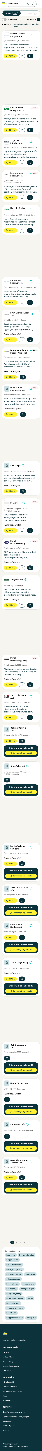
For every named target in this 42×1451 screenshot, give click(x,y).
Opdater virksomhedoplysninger (16, 1416)
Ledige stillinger (9, 1357)
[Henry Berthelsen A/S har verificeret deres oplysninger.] (31, 209)
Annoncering (8, 1361)
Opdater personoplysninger (14, 1412)
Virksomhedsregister (11, 1366)
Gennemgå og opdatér (23, 753)
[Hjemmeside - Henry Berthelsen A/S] (22, 230)
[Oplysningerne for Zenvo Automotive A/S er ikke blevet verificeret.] (31, 888)
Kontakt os (7, 1371)
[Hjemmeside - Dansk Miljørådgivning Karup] (22, 567)
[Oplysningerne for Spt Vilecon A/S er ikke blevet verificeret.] (27, 1124)
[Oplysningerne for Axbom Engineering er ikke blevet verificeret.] (30, 962)
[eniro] (3, 3)
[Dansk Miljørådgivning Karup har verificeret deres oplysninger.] (31, 542)
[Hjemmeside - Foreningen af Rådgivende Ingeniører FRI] (22, 197)
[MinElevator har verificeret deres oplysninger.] (23, 502)
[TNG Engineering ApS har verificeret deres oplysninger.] (31, 696)
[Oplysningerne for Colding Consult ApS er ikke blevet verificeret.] (31, 729)
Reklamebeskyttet (12, 334)
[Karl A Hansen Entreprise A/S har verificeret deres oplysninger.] (31, 109)
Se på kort (31, 19)
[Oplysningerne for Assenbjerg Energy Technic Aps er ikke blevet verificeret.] (31, 1161)
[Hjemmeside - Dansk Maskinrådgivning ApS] (22, 684)
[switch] (4, 19)
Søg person (7, 1421)
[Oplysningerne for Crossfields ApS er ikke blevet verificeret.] (27, 766)
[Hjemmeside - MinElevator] (22, 530)
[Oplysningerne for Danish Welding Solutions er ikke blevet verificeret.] (31, 847)
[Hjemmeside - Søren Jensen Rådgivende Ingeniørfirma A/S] (22, 302)
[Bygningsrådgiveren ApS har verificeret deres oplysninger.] (31, 314)
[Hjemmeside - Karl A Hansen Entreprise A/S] (22, 130)
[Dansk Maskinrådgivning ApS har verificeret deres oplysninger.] (31, 659)
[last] (39, 1242)
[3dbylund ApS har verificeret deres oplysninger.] (25, 579)
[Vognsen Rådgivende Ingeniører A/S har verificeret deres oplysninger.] (31, 141)
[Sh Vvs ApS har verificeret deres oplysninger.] (23, 465)
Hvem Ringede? (9, 1426)
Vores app (7, 1430)
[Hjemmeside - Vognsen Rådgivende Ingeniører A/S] (22, 162)
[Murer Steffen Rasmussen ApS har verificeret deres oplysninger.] (31, 388)
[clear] (27, 3)
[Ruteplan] (30, 56)
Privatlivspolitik (8, 1382)
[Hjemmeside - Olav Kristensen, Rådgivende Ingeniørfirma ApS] (22, 56)
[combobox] (17, 3)
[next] (35, 1242)
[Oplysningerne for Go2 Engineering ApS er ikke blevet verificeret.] (31, 1046)
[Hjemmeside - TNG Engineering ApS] (22, 717)
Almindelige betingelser (12, 1391)
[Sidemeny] (39, 2)
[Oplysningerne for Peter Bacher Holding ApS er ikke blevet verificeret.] (31, 925)
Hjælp (5, 1396)
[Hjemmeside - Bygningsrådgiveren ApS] (22, 339)
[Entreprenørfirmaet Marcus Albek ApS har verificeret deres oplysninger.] (31, 351)
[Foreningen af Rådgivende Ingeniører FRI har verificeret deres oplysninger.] (31, 174)
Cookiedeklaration (10, 1387)
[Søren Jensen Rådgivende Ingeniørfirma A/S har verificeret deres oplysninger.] (31, 281)
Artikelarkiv (7, 1400)
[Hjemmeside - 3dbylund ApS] (22, 605)
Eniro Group (7, 1352)
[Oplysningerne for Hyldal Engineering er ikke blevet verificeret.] (30, 1083)
